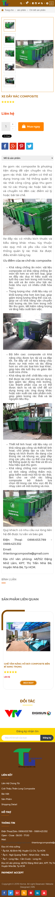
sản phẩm (21, 10)
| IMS (32, 887)
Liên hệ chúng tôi (10, 783)
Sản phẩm (6, 799)
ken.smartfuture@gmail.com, (16, 842)
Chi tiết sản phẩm (37, 10)
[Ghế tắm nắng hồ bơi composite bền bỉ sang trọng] (28, 636)
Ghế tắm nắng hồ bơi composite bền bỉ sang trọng (27, 665)
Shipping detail (9, 804)
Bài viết (5, 794)
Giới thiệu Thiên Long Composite (18, 788)
